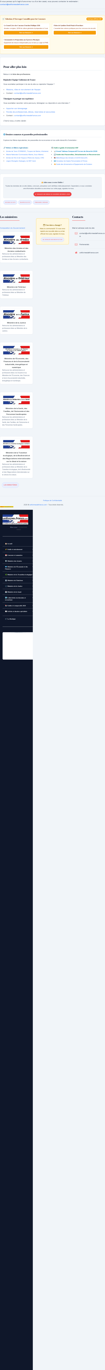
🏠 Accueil (8, 544)
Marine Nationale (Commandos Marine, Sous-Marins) (25, 155)
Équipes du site (25, 202)
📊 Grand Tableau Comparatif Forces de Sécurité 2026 (75, 151)
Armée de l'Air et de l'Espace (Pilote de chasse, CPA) (25, 158)
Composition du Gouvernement (12, 228)
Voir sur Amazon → (26, 32)
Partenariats (84, 244)
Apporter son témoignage (16, 108)
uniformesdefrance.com (88, 253)
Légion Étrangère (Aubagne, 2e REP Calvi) (21, 161)
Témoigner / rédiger (41, 202)
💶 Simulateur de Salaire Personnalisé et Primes (70, 161)
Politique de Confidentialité (52, 500)
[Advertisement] (19, 646)
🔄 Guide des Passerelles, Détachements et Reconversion (77, 155)
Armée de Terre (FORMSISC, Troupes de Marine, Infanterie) (27, 151)
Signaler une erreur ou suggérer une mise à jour (53, 194)
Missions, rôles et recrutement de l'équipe (23, 90)
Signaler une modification (53, 239)
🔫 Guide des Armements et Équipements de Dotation (73, 164)
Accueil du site (10, 202)
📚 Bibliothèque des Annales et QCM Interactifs (70, 158)
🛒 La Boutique (10, 619)
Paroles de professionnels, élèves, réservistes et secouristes (30, 112)
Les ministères (10, 485)
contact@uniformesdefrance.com (14, 4)
